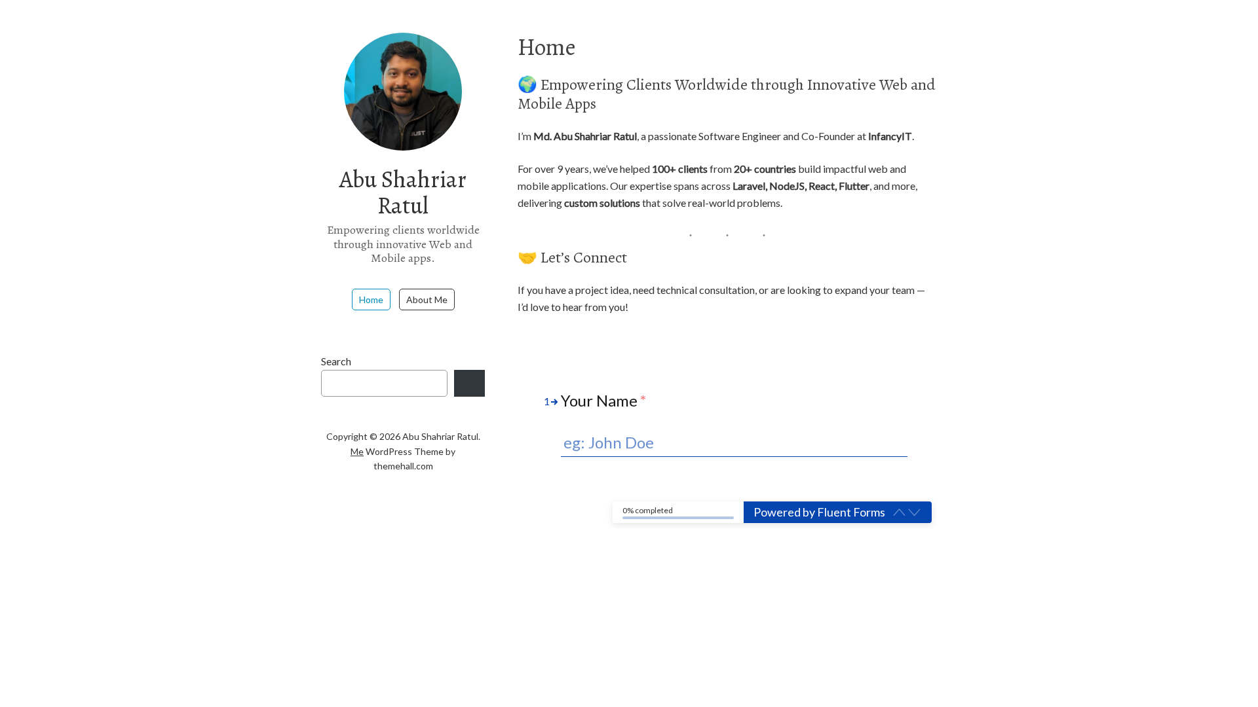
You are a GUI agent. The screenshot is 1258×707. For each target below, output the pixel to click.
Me (357, 451)
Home (371, 299)
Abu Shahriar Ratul (403, 192)
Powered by (819, 512)
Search (336, 361)
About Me (427, 299)
